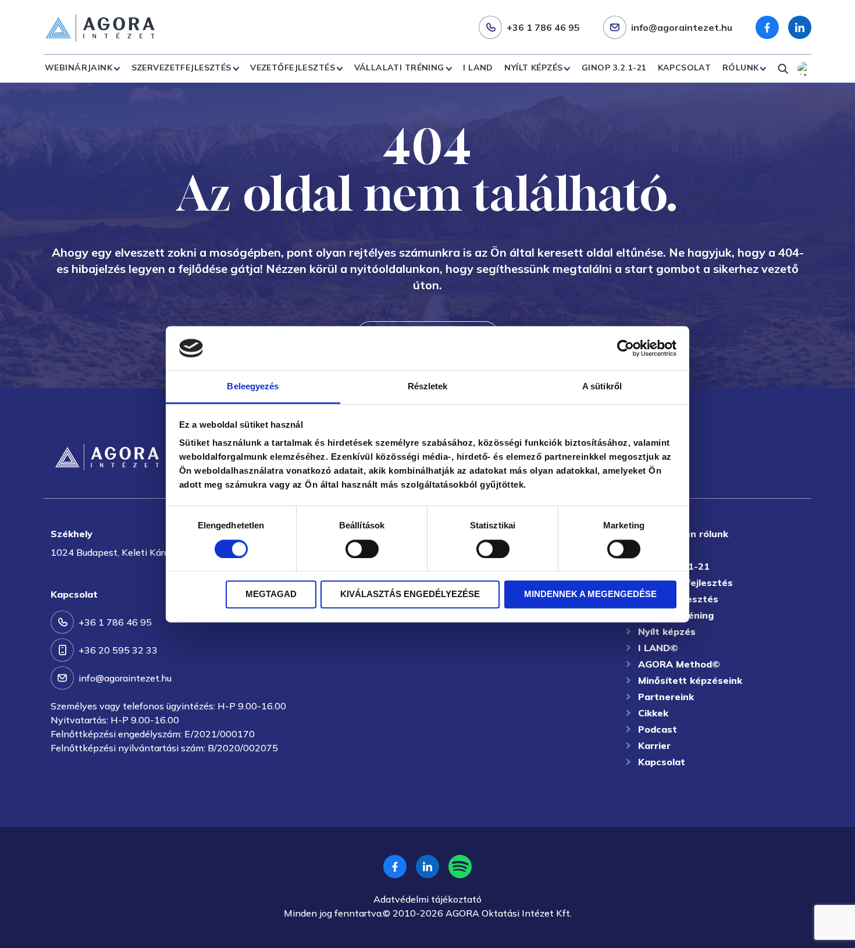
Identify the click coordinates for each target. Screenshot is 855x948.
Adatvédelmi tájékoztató (427, 899)
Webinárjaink (78, 67)
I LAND (478, 67)
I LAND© (658, 648)
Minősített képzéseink (690, 680)
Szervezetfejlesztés (181, 67)
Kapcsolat (684, 67)
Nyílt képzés (533, 67)
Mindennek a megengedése (590, 594)
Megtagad (271, 594)
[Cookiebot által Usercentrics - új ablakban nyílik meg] (625, 348)
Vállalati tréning (399, 67)
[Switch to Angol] (804, 69)
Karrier (654, 745)
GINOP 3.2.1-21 (614, 67)
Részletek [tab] (428, 387)
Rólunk (740, 67)
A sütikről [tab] (602, 387)
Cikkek (653, 713)
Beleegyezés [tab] (253, 387)
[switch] (362, 548)
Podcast (657, 729)
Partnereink (666, 696)
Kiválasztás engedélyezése (410, 594)
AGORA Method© (679, 664)
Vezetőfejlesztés (292, 67)
